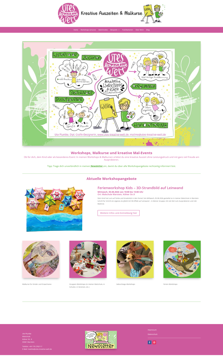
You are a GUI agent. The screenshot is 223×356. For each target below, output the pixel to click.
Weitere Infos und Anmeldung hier (118, 213)
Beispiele (113, 30)
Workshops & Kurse (88, 30)
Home (76, 30)
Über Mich (140, 30)
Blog (148, 30)
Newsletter (97, 166)
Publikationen (127, 30)
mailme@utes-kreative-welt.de (40, 349)
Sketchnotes (103, 30)
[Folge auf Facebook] (149, 342)
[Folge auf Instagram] (154, 342)
